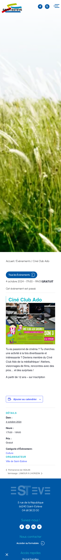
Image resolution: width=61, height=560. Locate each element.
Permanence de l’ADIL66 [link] (19, 469)
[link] (11, 8)
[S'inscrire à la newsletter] (40, 6)
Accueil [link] (10, 261)
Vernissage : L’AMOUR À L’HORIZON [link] (24, 473)
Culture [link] (9, 453)
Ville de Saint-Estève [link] (16, 461)
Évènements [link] (23, 261)
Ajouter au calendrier (25, 399)
